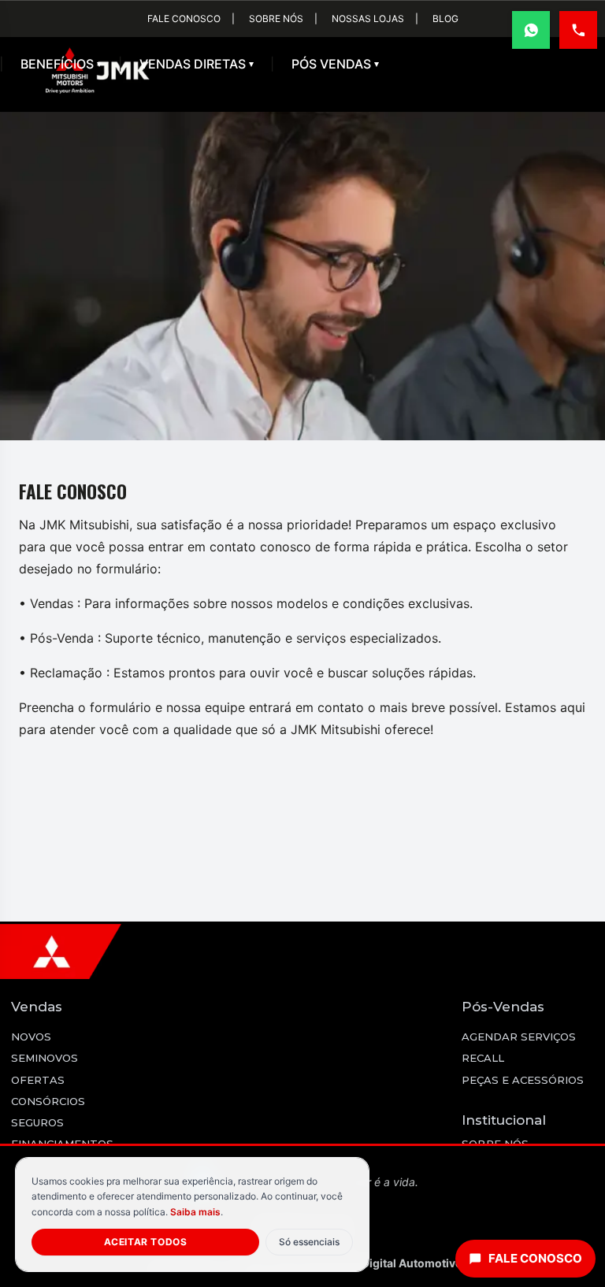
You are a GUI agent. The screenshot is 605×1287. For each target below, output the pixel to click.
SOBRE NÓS (276, 18)
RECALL (483, 1057)
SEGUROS (37, 1122)
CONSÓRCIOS (48, 1101)
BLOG (445, 18)
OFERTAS (38, 1080)
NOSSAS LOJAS (368, 18)
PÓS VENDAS (335, 64)
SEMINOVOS (44, 1057)
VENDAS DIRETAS (196, 64)
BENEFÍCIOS (61, 64)
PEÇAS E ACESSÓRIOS (523, 1080)
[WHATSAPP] (531, 30)
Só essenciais (309, 1242)
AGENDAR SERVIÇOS (519, 1036)
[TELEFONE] (578, 30)
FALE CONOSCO (184, 18)
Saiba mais (195, 1212)
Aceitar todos (145, 1242)
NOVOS (31, 1036)
